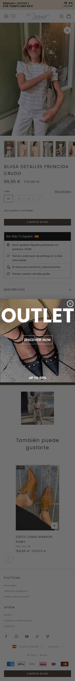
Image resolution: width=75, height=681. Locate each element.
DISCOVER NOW (37, 339)
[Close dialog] (70, 303)
